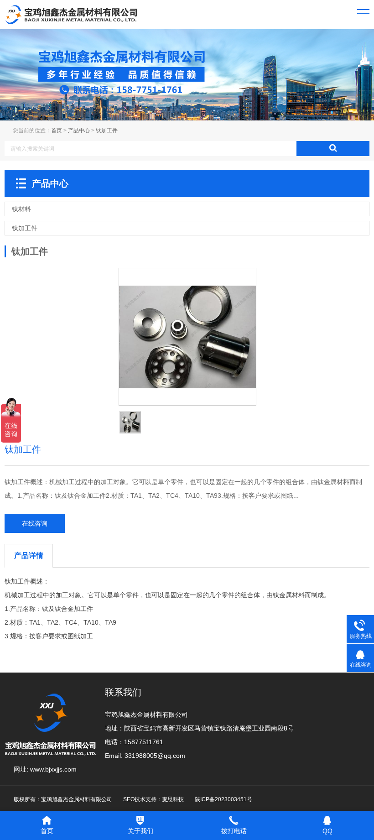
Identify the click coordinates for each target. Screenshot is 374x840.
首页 (56, 130)
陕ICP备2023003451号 (223, 799)
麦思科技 (173, 799)
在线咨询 (34, 523)
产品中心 (79, 130)
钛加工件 (107, 130)
